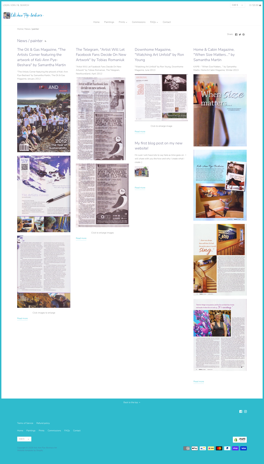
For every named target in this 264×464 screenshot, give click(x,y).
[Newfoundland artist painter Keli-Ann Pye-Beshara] (100, 159)
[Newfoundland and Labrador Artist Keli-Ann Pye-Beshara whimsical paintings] (43, 307)
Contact (76, 430)
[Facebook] (240, 411)
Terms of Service (25, 423)
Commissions (54, 430)
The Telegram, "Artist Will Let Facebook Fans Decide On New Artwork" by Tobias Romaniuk (101, 54)
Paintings (30, 430)
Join (13, 5)
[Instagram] (245, 411)
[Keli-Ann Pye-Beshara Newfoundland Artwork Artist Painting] (43, 151)
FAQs (67, 430)
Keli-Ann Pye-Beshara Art (45, 447)
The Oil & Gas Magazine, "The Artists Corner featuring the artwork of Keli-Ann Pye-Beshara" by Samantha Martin (41, 57)
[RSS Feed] (45, 40)
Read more (22, 318)
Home (20, 430)
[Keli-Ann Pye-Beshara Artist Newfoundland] (43, 231)
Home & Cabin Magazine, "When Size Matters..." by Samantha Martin (214, 54)
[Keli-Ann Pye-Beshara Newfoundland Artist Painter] (161, 120)
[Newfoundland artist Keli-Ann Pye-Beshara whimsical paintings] (102, 226)
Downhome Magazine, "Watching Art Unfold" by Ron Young (159, 54)
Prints (41, 430)
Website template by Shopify (30, 450)
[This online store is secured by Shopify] (240, 440)
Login (6, 5)
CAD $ (235, 5)
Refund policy (43, 423)
